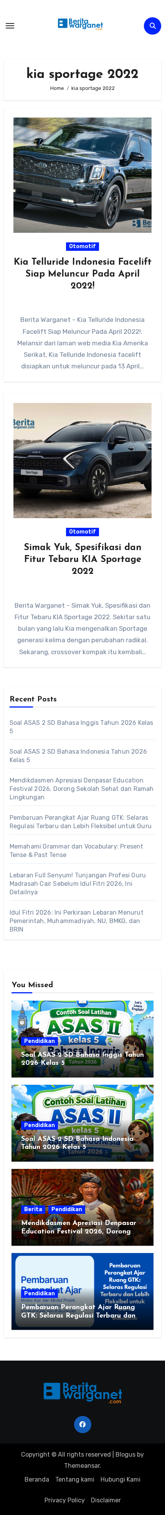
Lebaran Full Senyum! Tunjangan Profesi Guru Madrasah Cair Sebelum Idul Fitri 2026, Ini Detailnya (78, 884)
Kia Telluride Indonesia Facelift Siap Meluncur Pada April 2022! (83, 274)
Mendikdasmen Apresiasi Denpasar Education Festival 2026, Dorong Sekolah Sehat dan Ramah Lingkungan (82, 789)
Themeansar (82, 1465)
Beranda (37, 1479)
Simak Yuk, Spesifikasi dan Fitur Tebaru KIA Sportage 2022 (83, 559)
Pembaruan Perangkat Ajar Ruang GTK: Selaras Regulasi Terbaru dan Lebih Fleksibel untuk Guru (78, 1316)
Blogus (125, 1454)
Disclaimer (106, 1500)
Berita (33, 1209)
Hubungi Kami (120, 1479)
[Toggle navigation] (10, 25)
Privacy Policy (65, 1500)
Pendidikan (39, 1041)
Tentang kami (74, 1479)
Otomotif (82, 246)
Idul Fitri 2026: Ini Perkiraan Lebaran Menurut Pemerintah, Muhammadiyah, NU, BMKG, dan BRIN (77, 921)
